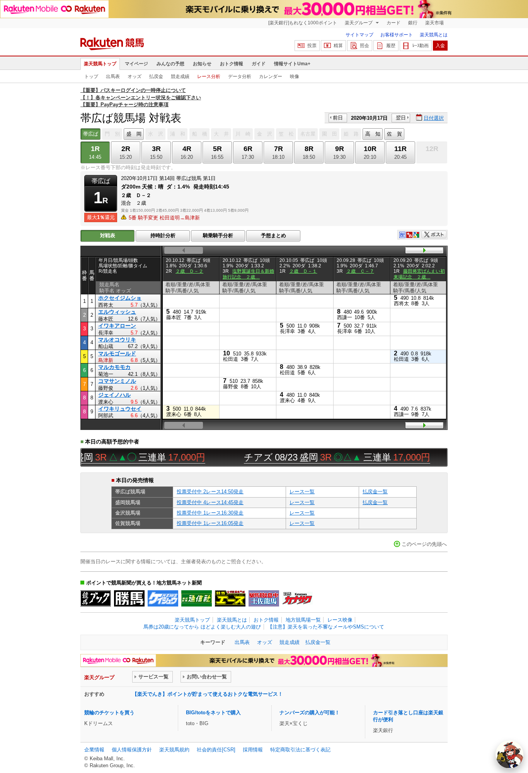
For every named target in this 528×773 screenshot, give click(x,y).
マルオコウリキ (117, 339)
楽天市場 (434, 22)
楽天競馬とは (434, 34)
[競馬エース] (230, 598)
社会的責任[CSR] (216, 750)
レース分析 (208, 76)
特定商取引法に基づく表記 (300, 750)
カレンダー (270, 76)
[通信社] (196, 598)
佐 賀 (394, 134)
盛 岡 (133, 134)
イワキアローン (117, 326)
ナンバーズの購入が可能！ (309, 712)
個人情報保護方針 (132, 750)
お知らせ (202, 63)
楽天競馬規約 (174, 750)
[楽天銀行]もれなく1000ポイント (302, 22)
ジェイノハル (114, 395)
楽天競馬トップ (100, 63)
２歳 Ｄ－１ (303, 271)
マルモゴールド (117, 353)
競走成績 (180, 76)
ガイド (259, 63)
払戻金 (156, 76)
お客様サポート (396, 34)
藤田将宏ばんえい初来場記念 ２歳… (419, 273)
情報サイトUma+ (292, 63)
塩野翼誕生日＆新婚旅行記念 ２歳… (248, 273)
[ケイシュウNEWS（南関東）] (163, 598)
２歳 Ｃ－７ (360, 271)
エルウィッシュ (117, 312)
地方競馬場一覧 (303, 620)
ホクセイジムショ (119, 298)
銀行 (412, 22)
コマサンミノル (117, 381)
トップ (91, 76)
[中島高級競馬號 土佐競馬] (264, 598)
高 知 (372, 134)
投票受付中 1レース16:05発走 (210, 523)
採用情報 (253, 750)
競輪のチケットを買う (109, 712)
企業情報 (94, 750)
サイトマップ (359, 34)
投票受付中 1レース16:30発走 (210, 513)
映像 (294, 76)
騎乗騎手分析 (218, 235)
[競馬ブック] (95, 598)
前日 (338, 118)
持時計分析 (162, 235)
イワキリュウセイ (119, 409)
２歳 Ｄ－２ (189, 271)
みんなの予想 (170, 63)
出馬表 (113, 76)
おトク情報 (231, 63)
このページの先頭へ (424, 544)
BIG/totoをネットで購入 (213, 712)
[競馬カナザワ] (297, 598)
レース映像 (340, 620)
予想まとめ (273, 235)
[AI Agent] (509, 754)
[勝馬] (129, 598)
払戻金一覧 (375, 491)
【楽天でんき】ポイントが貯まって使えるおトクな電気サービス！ (207, 694)
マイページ (136, 63)
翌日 (401, 118)
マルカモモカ (114, 367)
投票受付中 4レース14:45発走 (210, 502)
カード (393, 22)
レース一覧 (302, 491)
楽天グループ (359, 22)
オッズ (134, 76)
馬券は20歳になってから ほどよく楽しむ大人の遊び (202, 627)
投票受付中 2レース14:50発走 (210, 491)
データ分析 (239, 76)
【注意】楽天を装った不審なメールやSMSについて (325, 627)
